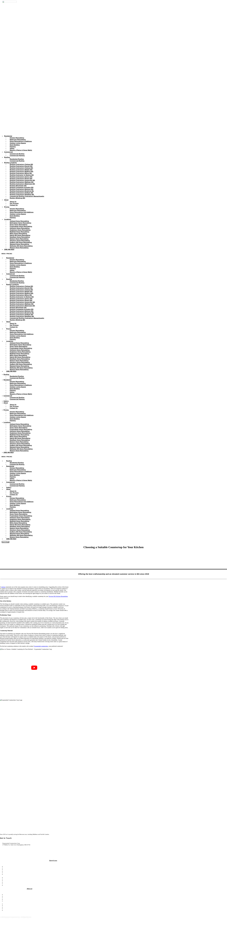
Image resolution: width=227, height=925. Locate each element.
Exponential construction (41, 646)
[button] (54, 254)
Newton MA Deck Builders (11, 873)
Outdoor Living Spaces (10, 871)
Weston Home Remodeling (19, 248)
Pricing (6, 207)
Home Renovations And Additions (13, 869)
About (6, 200)
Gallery (6, 401)
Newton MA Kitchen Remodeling (58, 596)
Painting (13, 217)
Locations (7, 422)
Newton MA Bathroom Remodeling (13, 868)
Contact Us (14, 205)
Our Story (6, 898)
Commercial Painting (17, 155)
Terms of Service (9, 919)
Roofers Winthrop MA (17, 198)
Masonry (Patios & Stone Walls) (21, 150)
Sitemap (17, 919)
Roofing (7, 157)
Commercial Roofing (17, 161)
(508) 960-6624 (9, 249)
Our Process (7, 896)
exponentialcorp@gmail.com (10, 851)
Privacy (2, 919)
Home (5, 894)
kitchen (3, 587)
